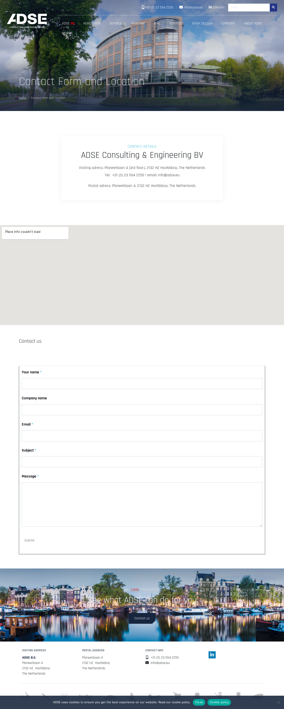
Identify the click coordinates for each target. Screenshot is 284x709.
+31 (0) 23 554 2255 (159, 7)
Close (199, 702)
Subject (29, 450)
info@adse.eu (193, 7)
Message (30, 476)
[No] (278, 702)
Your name (31, 372)
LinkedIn (219, 7)
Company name (34, 398)
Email (27, 424)
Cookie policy (219, 702)
